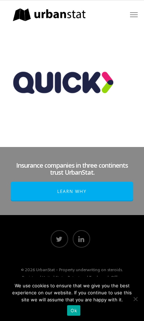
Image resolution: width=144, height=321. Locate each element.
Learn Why (72, 191)
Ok (74, 310)
